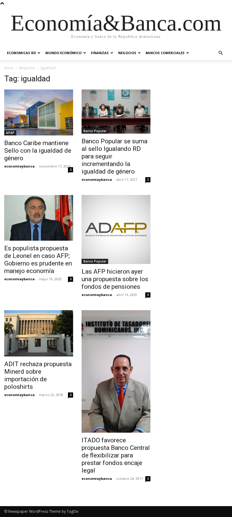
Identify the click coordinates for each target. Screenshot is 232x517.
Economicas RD (21, 52)
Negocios (127, 52)
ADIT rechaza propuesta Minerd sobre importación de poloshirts (38, 375)
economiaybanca (19, 166)
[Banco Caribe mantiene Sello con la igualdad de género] (38, 112)
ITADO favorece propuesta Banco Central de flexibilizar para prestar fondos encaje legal (116, 455)
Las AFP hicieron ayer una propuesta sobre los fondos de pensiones (115, 279)
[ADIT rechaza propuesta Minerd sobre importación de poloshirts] (38, 333)
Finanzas (100, 52)
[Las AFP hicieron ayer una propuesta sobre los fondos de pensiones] (116, 229)
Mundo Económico (63, 52)
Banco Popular (94, 131)
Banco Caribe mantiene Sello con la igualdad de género (37, 150)
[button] (220, 53)
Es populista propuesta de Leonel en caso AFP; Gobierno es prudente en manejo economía (38, 260)
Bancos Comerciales (165, 52)
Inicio (8, 67)
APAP (10, 133)
